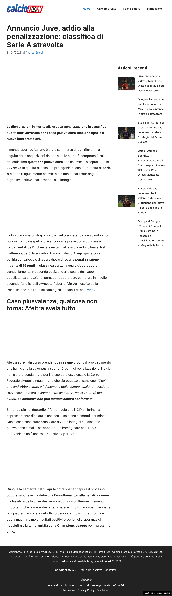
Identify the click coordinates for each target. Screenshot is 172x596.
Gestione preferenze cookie (157, 593)
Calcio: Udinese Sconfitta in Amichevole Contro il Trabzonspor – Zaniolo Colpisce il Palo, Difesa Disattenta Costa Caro (151, 165)
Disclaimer (103, 590)
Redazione (69, 590)
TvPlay (90, 290)
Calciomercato (106, 8)
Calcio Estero (131, 8)
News (86, 8)
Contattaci (111, 570)
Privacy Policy (86, 590)
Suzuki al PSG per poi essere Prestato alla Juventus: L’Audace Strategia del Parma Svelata (151, 132)
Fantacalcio (154, 8)
